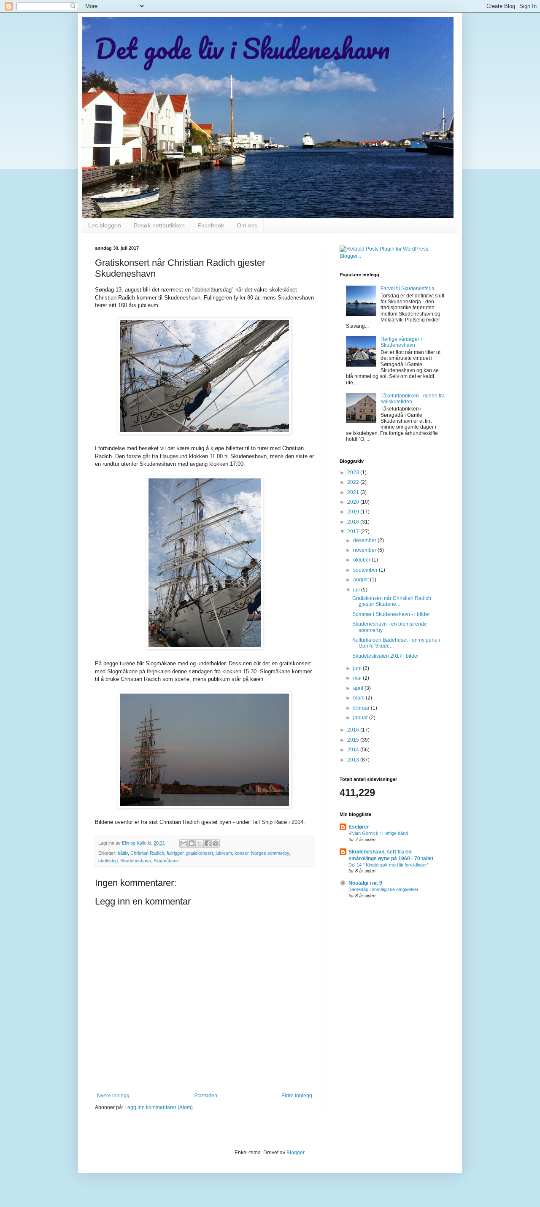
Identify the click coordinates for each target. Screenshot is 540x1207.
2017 (353, 532)
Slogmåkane (166, 860)
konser (241, 853)
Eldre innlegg (296, 1096)
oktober (362, 560)
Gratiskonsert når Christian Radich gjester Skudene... (391, 601)
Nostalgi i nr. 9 (365, 883)
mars (359, 698)
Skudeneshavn (135, 860)
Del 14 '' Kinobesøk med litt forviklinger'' (388, 864)
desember (365, 540)
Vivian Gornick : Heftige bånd (378, 833)
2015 (353, 740)
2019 (353, 512)
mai (358, 678)
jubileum (224, 853)
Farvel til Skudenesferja (408, 289)
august (361, 580)
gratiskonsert (199, 853)
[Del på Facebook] (207, 843)
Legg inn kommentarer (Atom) (158, 1107)
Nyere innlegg (113, 1096)
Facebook (210, 225)
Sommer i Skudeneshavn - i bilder (391, 614)
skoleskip (108, 860)
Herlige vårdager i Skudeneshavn (401, 342)
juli (357, 590)
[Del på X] (199, 843)
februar (362, 708)
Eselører (358, 827)
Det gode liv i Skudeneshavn (242, 48)
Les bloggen (104, 225)
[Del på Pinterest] (215, 843)
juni (358, 668)
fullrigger (175, 853)
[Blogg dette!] (191, 843)
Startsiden (205, 1096)
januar (361, 718)
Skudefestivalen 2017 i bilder (385, 656)
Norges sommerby (270, 853)
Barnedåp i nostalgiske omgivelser (383, 889)
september (366, 570)
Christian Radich (147, 853)
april (358, 688)
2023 (353, 472)
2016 (353, 730)
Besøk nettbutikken (159, 225)
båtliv (123, 853)
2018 (353, 522)
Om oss (247, 225)
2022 (353, 482)
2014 (353, 750)
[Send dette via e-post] (183, 843)
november (365, 550)
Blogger (295, 1153)
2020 (353, 502)
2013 (353, 760)
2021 (353, 492)
